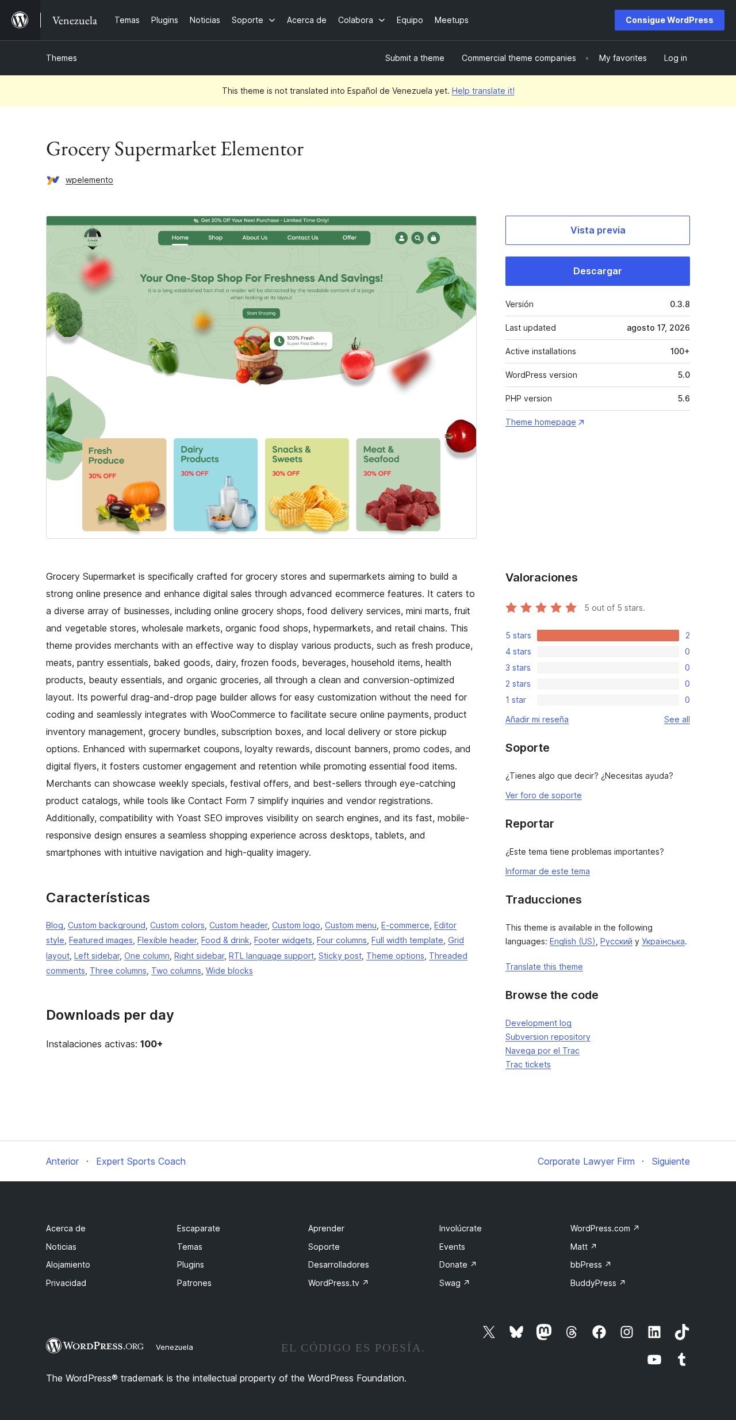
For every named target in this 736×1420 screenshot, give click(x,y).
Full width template (407, 940)
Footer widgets (283, 940)
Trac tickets (528, 1064)
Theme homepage (540, 422)
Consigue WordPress (670, 20)
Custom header (238, 925)
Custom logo (296, 925)
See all (677, 719)
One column (147, 955)
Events (452, 1246)
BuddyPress (598, 1283)
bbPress (591, 1264)
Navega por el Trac (542, 1050)
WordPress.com (605, 1228)
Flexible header (167, 940)
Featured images (101, 940)
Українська (663, 941)
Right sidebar (199, 955)
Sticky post (340, 955)
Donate (458, 1264)
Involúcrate (460, 1228)
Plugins (190, 1264)
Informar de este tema (547, 871)
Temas (189, 1246)
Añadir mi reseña (537, 719)
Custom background (106, 925)
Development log (538, 1023)
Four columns (342, 940)
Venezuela (174, 1347)
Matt (583, 1246)
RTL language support (271, 955)
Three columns (118, 970)
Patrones (194, 1283)
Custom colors (177, 925)
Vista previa (598, 230)
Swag (454, 1283)
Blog (54, 925)
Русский (616, 941)
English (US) (573, 941)
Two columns (176, 970)
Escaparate (198, 1228)
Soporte (324, 1246)
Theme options (395, 955)
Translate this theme (544, 966)
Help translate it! (483, 90)
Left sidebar (97, 955)
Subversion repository (548, 1037)
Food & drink (225, 940)
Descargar (597, 271)
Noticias (61, 1246)
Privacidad (66, 1283)
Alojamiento (68, 1264)
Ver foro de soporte (543, 795)
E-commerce (405, 925)
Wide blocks (229, 970)
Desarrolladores (338, 1264)
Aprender (326, 1228)
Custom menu (351, 925)
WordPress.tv (338, 1283)
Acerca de (66, 1228)
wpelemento (89, 180)
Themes (61, 58)
